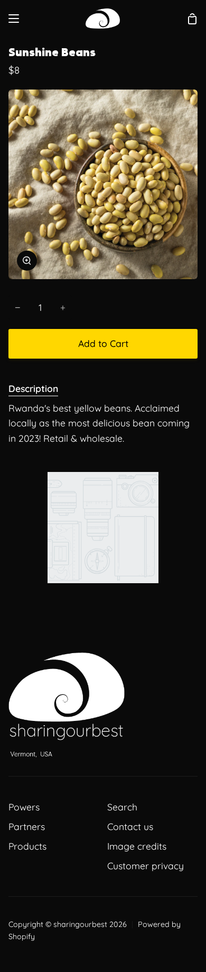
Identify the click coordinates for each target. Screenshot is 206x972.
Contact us (130, 826)
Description (33, 388)
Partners (26, 826)
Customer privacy (145, 865)
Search (122, 807)
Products (27, 846)
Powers (24, 807)
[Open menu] (14, 18)
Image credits (136, 846)
